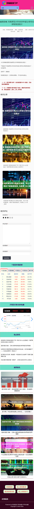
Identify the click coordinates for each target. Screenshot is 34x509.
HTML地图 (26, 504)
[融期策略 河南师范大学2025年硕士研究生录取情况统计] (17, 112)
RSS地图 (20, 504)
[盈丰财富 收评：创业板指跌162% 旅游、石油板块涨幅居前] (17, 379)
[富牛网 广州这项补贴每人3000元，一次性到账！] (17, 402)
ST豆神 (9, 298)
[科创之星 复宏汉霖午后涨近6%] (17, 467)
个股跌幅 (11, 270)
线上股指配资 (21, 487)
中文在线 (8, 284)
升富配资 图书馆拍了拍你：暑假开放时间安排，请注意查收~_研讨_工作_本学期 (16, 88)
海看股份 (8, 294)
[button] (2, 319)
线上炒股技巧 (23, 491)
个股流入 (18, 270)
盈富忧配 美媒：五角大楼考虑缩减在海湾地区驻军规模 (16, 345)
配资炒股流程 (9, 491)
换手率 (31, 270)
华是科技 (8, 289)
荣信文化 (8, 296)
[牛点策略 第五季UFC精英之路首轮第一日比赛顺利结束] (17, 445)
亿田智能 (8, 286)
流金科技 (8, 279)
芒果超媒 (8, 291)
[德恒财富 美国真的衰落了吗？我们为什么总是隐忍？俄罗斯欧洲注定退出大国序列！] (17, 148)
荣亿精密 (8, 277)
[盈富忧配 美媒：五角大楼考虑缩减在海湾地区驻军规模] (17, 422)
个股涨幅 (4, 271)
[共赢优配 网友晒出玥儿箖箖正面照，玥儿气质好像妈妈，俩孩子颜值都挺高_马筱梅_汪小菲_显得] (17, 184)
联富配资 (9, 487)
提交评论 (6, 258)
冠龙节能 (8, 282)
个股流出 (25, 270)
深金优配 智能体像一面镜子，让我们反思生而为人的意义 (16, 360)
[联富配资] (10, 3)
